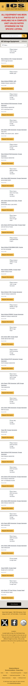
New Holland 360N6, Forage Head (10, 269)
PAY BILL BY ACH (22, 677)
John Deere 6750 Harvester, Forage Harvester (14, 476)
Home (2, 672)
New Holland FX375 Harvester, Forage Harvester (12, 360)
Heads (14, 677)
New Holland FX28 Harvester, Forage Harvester (11, 155)
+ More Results (14, 604)
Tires (24, 675)
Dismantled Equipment (16, 672)
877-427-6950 (23, 1)
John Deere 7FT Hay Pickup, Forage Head (12, 590)
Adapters (5, 675)
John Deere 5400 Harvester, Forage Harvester (14, 545)
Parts (7, 672)
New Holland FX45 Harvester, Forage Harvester (11, 453)
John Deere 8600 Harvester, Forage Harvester (14, 178)
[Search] (24, 36)
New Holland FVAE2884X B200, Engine (12, 247)
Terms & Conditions (10, 670)
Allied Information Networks (15, 683)
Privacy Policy (19, 670)
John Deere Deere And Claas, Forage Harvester (11, 201)
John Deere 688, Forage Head (9, 337)
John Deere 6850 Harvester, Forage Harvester (14, 523)
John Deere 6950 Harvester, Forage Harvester (14, 501)
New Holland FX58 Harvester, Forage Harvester (11, 104)
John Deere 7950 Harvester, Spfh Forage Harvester (12, 384)
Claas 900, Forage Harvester (9, 430)
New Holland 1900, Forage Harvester (11, 292)
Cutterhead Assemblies (15, 675)
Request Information (7, 66)
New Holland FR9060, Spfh (8, 81)
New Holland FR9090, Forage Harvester (12, 314)
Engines (25, 672)
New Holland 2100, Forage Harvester (11, 59)
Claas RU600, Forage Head (8, 568)
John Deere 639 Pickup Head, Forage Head (13, 225)
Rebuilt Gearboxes (6, 677)
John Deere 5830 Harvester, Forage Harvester (14, 407)
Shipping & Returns (14, 668)
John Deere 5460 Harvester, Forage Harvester (14, 130)
